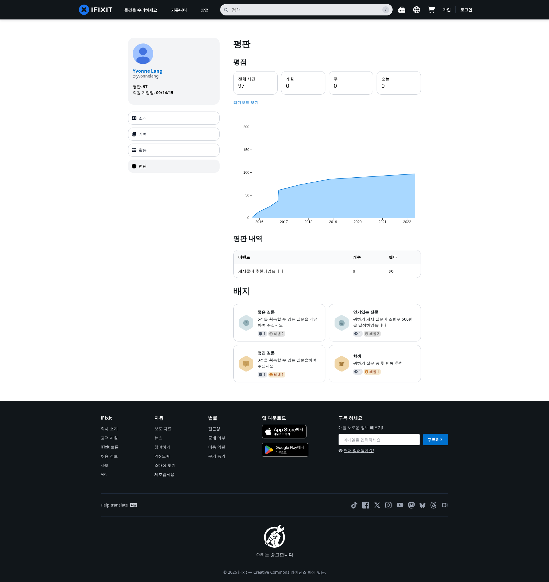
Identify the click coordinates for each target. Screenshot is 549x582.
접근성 (214, 428)
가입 (447, 9)
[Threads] (433, 505)
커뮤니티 (179, 10)
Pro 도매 (162, 456)
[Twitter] (377, 505)
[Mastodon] (411, 505)
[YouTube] (400, 505)
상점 (205, 10)
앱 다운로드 (274, 418)
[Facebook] (365, 505)
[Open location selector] (416, 9)
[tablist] (174, 142)
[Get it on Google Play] (285, 450)
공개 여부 (216, 437)
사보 (105, 465)
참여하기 (162, 447)
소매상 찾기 (165, 465)
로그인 (466, 9)
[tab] (174, 118)
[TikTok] (354, 505)
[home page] (96, 10)
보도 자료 (163, 428)
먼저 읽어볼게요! (359, 450)
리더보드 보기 (245, 102)
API (104, 474)
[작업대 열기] (401, 9)
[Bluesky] (422, 505)
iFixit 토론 (110, 447)
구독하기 (436, 439)
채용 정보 (109, 456)
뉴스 (158, 437)
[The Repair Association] (444, 505)
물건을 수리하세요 (140, 10)
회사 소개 (109, 428)
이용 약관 (216, 447)
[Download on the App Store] (284, 431)
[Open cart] (431, 9)
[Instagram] (388, 505)
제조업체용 (164, 474)
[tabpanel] (327, 210)
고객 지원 (109, 437)
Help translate (114, 505)
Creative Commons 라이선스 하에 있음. (289, 572)
